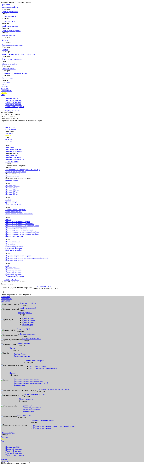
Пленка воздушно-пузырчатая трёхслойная (22, 232)
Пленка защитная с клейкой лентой (19, 230)
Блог (3, 95)
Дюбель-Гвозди (11, 202)
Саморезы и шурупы (13, 204)
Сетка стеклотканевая (13, 212)
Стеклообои (10, 244)
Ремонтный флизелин (13, 248)
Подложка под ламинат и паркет (14, 73)
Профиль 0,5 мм (11, 188)
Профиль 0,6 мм (11, 192)
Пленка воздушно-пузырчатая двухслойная (22, 234)
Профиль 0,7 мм (11, 194)
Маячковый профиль (13, 105)
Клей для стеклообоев (13, 250)
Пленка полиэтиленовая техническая (19, 224)
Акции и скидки (8, 78)
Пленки (5, 50)
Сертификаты (6, 91)
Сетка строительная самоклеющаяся (19, 214)
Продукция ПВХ (8, 21)
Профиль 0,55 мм (12, 190)
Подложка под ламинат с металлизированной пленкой (26, 258)
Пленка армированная (14, 236)
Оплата (4, 93)
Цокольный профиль (10, 7)
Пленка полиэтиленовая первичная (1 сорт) (22, 226)
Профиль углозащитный (11, 31)
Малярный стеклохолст (14, 246)
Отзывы (4, 85)
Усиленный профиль (13, 103)
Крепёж (5, 40)
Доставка (4, 87)
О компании (5, 82)
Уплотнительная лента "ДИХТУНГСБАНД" (19, 54)
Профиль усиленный (10, 12)
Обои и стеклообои (9, 64)
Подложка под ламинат (14, 260)
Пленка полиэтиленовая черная (17, 222)
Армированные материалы (12, 45)
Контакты (4, 89)
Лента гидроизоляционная (12, 59)
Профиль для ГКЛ (9, 16)
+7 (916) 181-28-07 (11, 111)
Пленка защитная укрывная (16, 228)
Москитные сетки (9, 69)
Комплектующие (8, 35)
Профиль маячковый (10, 26)
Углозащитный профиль (14, 107)
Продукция (5, 5)
